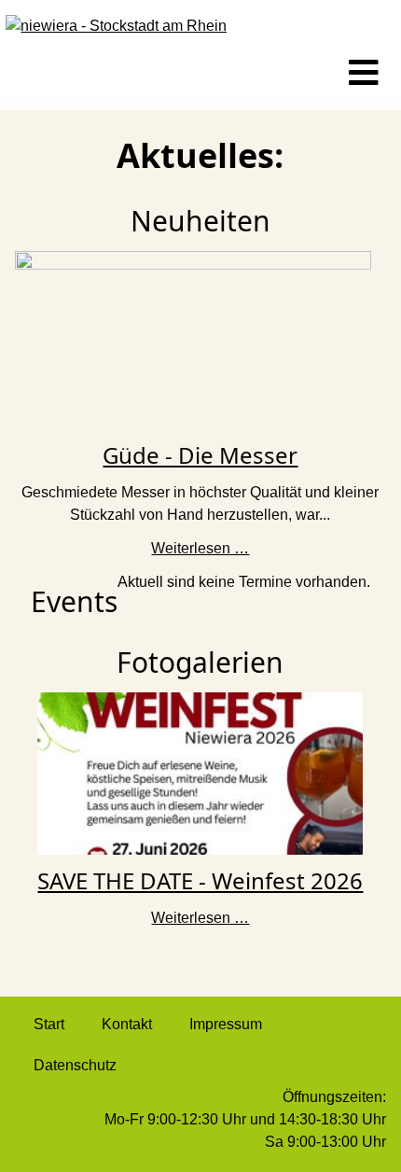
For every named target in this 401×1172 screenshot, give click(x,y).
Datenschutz (75, 1065)
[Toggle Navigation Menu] (363, 73)
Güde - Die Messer (200, 455)
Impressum (225, 1024)
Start (49, 1024)
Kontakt (127, 1024)
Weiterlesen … (200, 548)
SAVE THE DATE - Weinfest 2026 (200, 880)
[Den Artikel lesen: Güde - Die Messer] (193, 339)
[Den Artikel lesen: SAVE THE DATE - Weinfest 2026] (200, 772)
